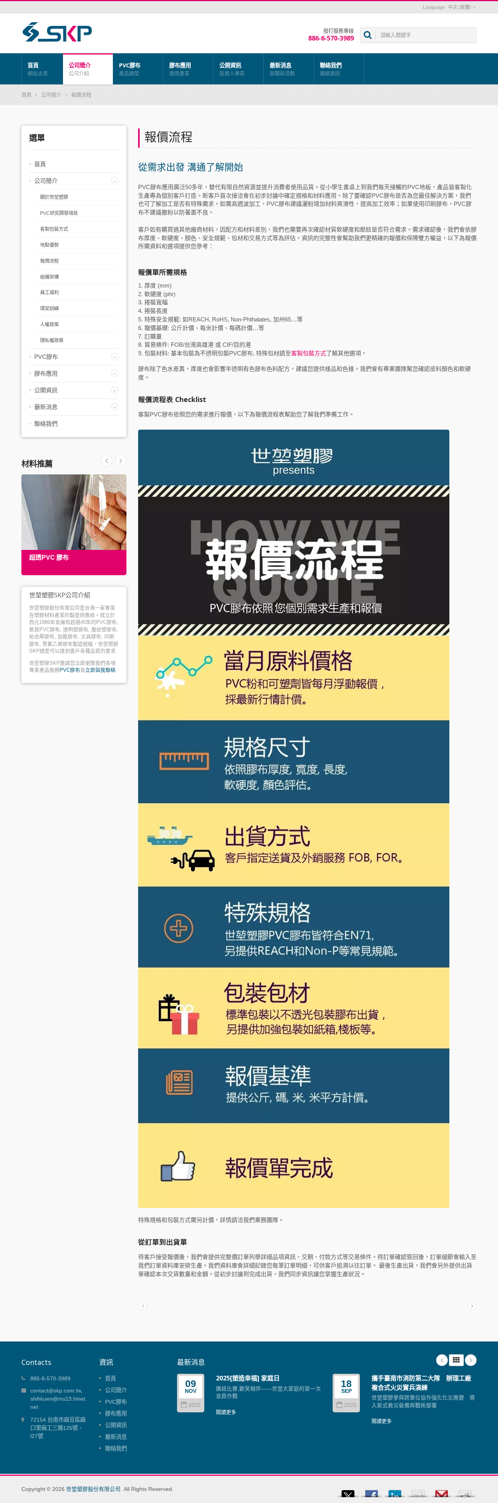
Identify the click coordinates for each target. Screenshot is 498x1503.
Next (106, 461)
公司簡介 (80, 69)
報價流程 (81, 95)
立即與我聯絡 (100, 670)
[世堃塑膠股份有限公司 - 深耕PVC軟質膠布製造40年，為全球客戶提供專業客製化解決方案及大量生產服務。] (57, 31)
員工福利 (49, 292)
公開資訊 (232, 69)
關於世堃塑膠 (54, 197)
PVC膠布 (129, 69)
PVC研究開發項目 (59, 213)
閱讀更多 (226, 1412)
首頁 (38, 69)
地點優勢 (49, 245)
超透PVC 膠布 (49, 557)
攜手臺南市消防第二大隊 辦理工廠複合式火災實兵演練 (421, 1382)
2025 (194, 1405)
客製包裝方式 (54, 229)
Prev (120, 461)
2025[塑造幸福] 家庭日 (248, 1378)
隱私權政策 (51, 340)
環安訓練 (49, 308)
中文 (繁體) (459, 7)
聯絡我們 (331, 69)
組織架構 (49, 277)
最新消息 (282, 69)
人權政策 (49, 324)
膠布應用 (180, 69)
